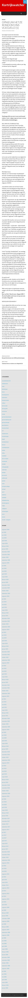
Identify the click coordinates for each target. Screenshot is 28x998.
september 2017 (6, 826)
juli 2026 (4, 532)
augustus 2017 (5, 829)
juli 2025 (4, 565)
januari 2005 (5, 988)
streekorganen (5, 503)
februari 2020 (5, 746)
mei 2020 (4, 738)
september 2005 (6, 965)
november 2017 (6, 821)
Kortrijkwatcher (13, 5)
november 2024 (6, 587)
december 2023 (6, 618)
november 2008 (6, 918)
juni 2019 (4, 768)
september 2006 (6, 932)
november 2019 (6, 754)
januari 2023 (5, 649)
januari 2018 (5, 815)
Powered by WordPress (7, 995)
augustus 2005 (5, 968)
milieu (3, 19)
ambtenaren (5, 383)
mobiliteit (4, 455)
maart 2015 (5, 882)
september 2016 (6, 860)
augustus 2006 (5, 935)
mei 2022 (4, 671)
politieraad (4, 478)
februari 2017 (5, 846)
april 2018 (4, 807)
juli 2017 (4, 832)
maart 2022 (5, 676)
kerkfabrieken (5, 442)
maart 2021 (5, 710)
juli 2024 (4, 599)
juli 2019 (4, 765)
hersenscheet (5, 428)
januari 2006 (5, 954)
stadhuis (4, 494)
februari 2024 (5, 612)
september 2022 (6, 660)
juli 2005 (4, 971)
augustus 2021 (5, 696)
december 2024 (6, 585)
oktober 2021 (5, 690)
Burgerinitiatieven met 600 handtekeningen (13, 357)
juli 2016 (4, 865)
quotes (3, 480)
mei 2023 (4, 638)
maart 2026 (5, 543)
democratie (4, 405)
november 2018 (6, 788)
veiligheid (4, 508)
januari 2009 (5, 915)
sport (3, 492)
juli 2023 (4, 632)
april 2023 (4, 640)
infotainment (5, 433)
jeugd (3, 439)
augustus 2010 (5, 899)
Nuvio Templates (20, 995)
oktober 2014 (5, 885)
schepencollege (6, 486)
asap (3, 386)
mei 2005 (4, 976)
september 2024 (6, 593)
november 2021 (6, 688)
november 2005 (6, 960)
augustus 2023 (5, 629)
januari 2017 (5, 849)
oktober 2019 (5, 757)
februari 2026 (5, 546)
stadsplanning (5, 500)
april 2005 (4, 979)
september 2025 (6, 560)
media (3, 450)
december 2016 (6, 851)
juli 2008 (4, 924)
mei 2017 (4, 838)
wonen (3, 517)
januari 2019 (5, 782)
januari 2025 (5, 582)
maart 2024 (5, 610)
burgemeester (5, 400)
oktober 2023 (5, 624)
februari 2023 (5, 646)
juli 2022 (4, 665)
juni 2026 (4, 535)
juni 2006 (4, 940)
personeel (4, 475)
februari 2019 (5, 779)
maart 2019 (5, 776)
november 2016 (6, 854)
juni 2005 (4, 974)
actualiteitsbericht (6, 380)
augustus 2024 (5, 596)
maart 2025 (5, 576)
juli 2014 (4, 890)
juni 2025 (4, 568)
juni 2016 (4, 868)
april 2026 (4, 540)
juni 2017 (4, 835)
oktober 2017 (5, 824)
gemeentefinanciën (6, 419)
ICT (3, 430)
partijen (4, 472)
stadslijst (4, 497)
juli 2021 (4, 699)
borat (3, 392)
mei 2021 (4, 704)
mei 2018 (4, 804)
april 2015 (4, 879)
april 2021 (4, 707)
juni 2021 (4, 701)
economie (4, 411)
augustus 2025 (5, 562)
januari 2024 (5, 615)
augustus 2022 (5, 663)
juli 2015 (4, 876)
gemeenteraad (5, 422)
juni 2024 (4, 601)
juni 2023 (4, 635)
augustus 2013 (5, 893)
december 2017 (6, 818)
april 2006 (4, 946)
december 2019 (6, 751)
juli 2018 (4, 799)
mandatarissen (5, 447)
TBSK (3, 505)
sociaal (3, 489)
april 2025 (4, 574)
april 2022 (4, 674)
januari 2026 (5, 549)
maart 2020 (5, 743)
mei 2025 (4, 571)
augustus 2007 (5, 929)
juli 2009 (4, 910)
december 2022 (6, 651)
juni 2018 (4, 801)
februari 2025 (5, 579)
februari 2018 (5, 813)
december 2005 (6, 957)
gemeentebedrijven (6, 417)
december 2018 (6, 785)
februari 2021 (5, 713)
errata (3, 414)
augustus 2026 (5, 529)
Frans (12, 30)
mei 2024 (4, 604)
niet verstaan (5, 458)
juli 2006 (4, 938)
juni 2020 (4, 735)
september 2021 (6, 693)
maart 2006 (5, 949)
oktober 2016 (5, 857)
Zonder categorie (6, 519)
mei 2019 (4, 771)
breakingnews (5, 394)
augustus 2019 (5, 763)
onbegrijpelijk (5, 467)
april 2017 (4, 840)
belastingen (5, 389)
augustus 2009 (5, 907)
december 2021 (6, 685)
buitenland (4, 397)
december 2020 (6, 718)
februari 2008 (5, 926)
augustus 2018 (5, 796)
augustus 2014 (5, 888)
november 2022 (6, 654)
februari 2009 (5, 913)
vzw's (3, 514)
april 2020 (4, 740)
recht (3, 483)
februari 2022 (5, 679)
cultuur (3, 403)
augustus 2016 (5, 863)
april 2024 (4, 607)
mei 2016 (4, 871)
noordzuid (4, 461)
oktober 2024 (5, 590)
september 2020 (6, 726)
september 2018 (6, 793)
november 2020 (6, 721)
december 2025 (6, 551)
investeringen (5, 436)
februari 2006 (5, 951)
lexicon (3, 444)
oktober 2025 (5, 557)
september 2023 (6, 626)
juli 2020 (4, 732)
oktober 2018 (5, 790)
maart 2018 (5, 810)
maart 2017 (5, 843)
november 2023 (6, 621)
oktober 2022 (5, 657)
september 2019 (6, 760)
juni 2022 (4, 668)
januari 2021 (5, 715)
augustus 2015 (5, 874)
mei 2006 (4, 943)
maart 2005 (5, 982)
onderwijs (4, 469)
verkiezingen (5, 511)
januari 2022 (5, 682)
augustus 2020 (5, 729)
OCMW (4, 464)
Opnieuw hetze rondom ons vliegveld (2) (12, 362)
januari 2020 (5, 749)
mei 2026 (4, 537)
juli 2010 (4, 901)
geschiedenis (5, 425)
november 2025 (6, 554)
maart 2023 (5, 643)
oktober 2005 (5, 963)
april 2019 (4, 774)
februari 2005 (5, 985)
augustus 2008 (5, 921)
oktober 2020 (5, 724)
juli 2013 (4, 896)
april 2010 (4, 904)
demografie (5, 408)
